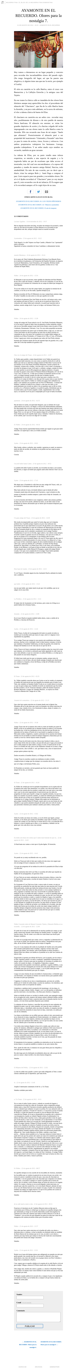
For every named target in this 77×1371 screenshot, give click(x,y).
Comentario (21, 1311)
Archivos (38, 1367)
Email (46, 192)
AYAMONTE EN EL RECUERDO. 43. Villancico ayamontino (38, 205)
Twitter (38, 192)
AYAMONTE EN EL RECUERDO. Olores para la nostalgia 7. (38, 15)
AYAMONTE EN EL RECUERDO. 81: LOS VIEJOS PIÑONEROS (38, 201)
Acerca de (22, 1367)
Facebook (30, 192)
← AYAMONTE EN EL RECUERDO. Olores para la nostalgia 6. (27, 1344)
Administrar (54, 1367)
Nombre (19, 1294)
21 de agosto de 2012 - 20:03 (27, 25)
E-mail (24, 1302)
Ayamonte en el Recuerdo (50, 25)
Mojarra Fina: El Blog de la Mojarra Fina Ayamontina (29, 2)
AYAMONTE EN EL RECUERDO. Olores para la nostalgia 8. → (51, 1343)
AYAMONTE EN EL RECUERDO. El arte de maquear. (38, 208)
